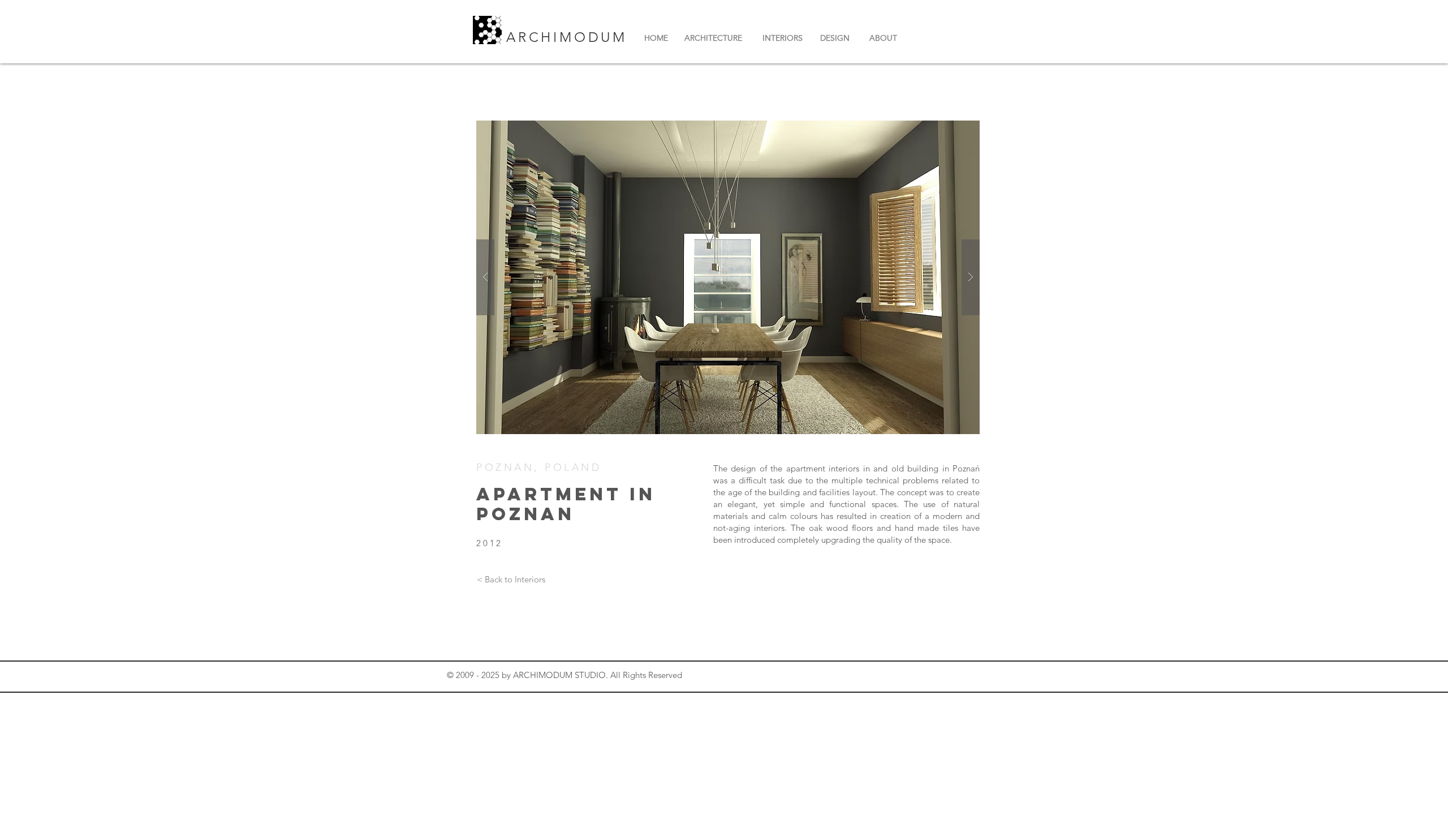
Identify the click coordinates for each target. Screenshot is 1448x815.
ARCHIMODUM (570, 37)
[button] (728, 277)
